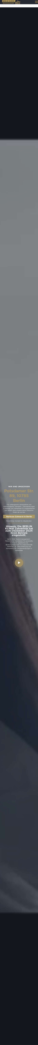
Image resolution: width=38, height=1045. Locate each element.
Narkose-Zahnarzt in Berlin (19, 516)
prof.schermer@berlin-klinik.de (19, 523)
